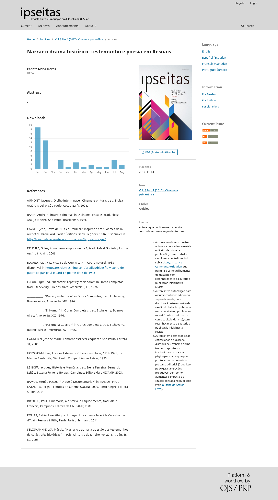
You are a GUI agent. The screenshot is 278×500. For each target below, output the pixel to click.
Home (31, 39)
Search (249, 26)
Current (26, 26)
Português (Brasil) (214, 70)
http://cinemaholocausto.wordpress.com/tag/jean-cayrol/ (66, 239)
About (89, 26)
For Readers (209, 94)
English (207, 51)
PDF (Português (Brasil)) (160, 152)
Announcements (67, 26)
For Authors (209, 100)
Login (253, 3)
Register (240, 3)
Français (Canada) (214, 64)
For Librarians (210, 106)
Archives (44, 26)
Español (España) (214, 57)
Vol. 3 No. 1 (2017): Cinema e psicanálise (79, 39)
